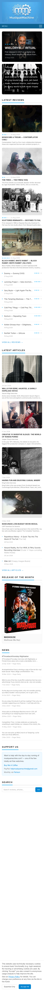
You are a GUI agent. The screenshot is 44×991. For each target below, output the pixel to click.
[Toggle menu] (40, 26)
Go (38, 790)
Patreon (17, 772)
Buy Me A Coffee (11, 765)
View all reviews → (12, 342)
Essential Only (9, 987)
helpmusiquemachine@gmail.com (24, 769)
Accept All (25, 987)
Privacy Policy (14, 977)
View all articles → (13, 570)
